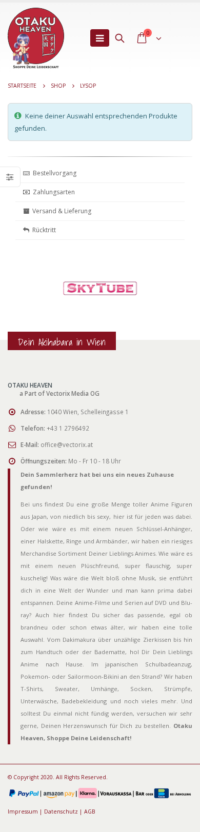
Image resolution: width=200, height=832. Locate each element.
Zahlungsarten (54, 192)
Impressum (23, 811)
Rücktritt (42, 230)
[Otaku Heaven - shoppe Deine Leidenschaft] (36, 38)
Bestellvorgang (53, 173)
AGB (89, 811)
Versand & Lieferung (60, 211)
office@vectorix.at (67, 444)
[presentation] (18, 300)
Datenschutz (61, 811)
